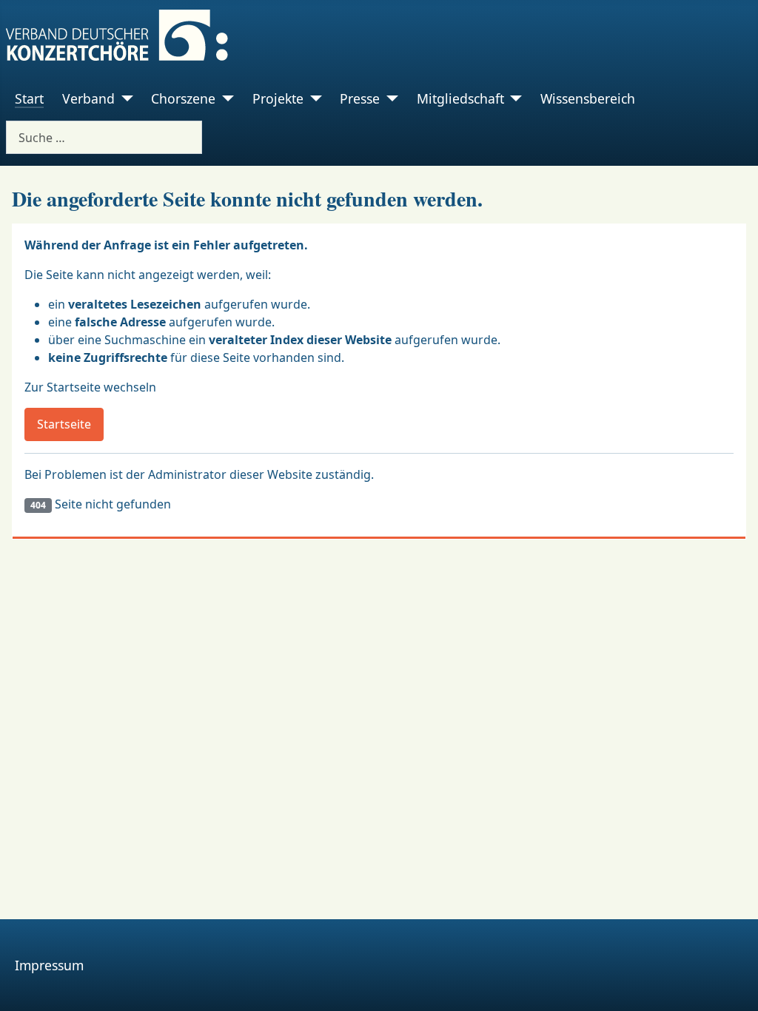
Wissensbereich (587, 98)
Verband (88, 98)
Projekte (277, 98)
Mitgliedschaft (460, 98)
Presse (360, 98)
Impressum (49, 965)
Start (29, 98)
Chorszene (183, 98)
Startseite (64, 424)
